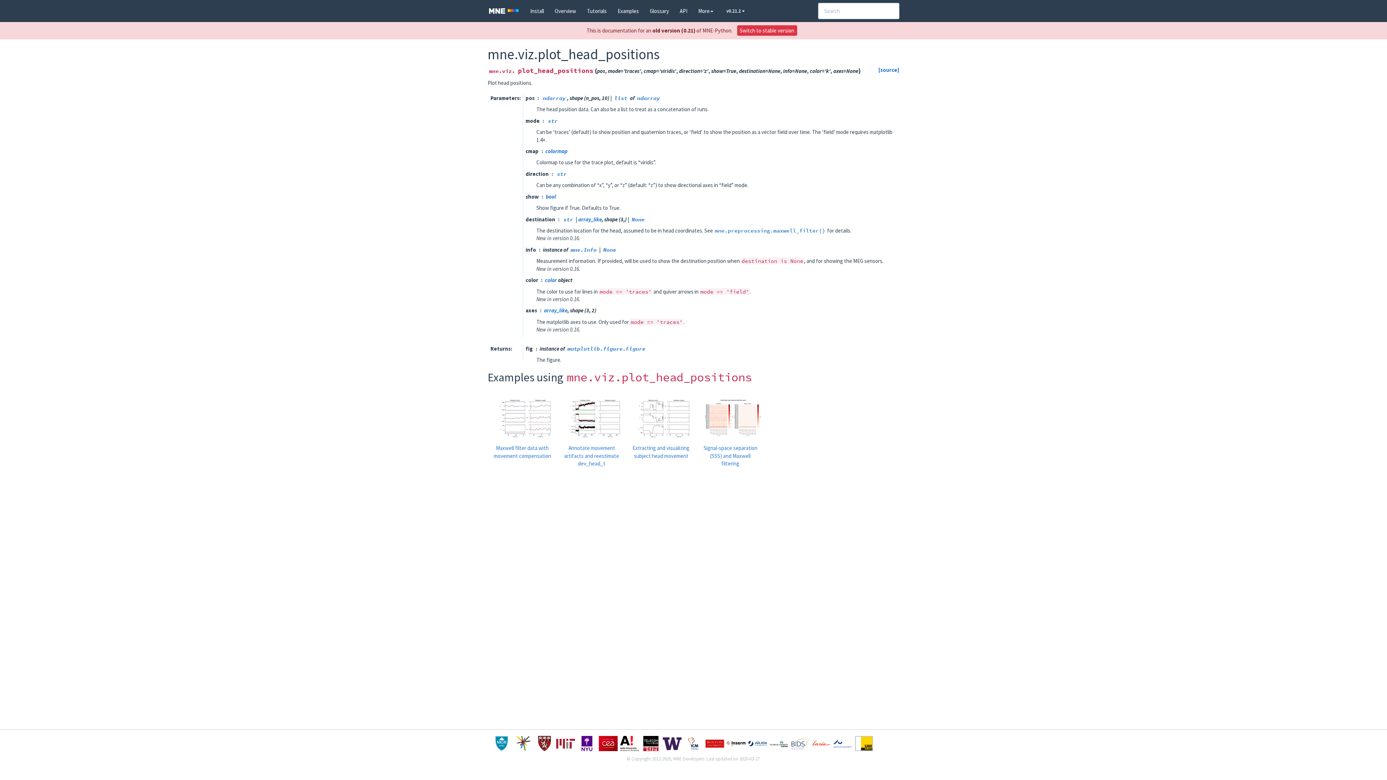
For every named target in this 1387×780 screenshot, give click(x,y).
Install (537, 11)
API (683, 11)
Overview (565, 11)
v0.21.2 (734, 11)
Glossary (659, 11)
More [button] (704, 11)
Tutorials (597, 11)
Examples (628, 11)
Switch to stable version (767, 30)
